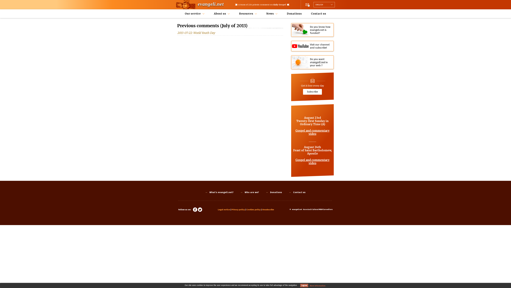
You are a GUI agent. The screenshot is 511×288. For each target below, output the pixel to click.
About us (220, 13)
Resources (246, 13)
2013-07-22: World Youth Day (196, 33)
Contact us (318, 13)
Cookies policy (253, 209)
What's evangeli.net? (221, 192)
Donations (294, 13)
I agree (304, 285)
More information (317, 286)
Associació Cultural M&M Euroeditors (318, 209)
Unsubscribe (268, 209)
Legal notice (224, 209)
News (270, 13)
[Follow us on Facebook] (195, 210)
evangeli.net (211, 4)
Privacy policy (238, 209)
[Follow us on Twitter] (200, 210)
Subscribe (312, 91)
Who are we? (252, 192)
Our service (193, 13)
